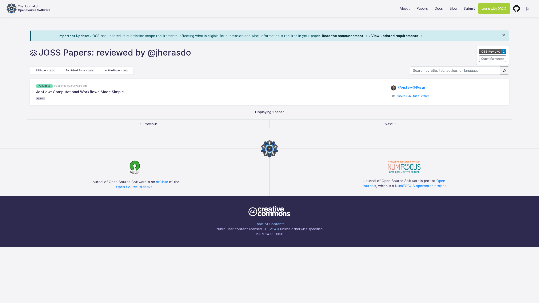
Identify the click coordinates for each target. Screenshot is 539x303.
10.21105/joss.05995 (413, 95)
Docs (439, 8)
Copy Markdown (492, 58)
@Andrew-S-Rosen (411, 87)
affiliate (162, 182)
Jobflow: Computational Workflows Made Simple (80, 92)
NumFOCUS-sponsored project (420, 186)
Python (40, 98)
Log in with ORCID (494, 8)
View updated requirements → (396, 36)
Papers (422, 8)
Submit (469, 8)
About (405, 8)
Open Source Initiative (134, 187)
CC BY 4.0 (271, 229)
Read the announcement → (344, 36)
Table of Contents (269, 224)
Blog (453, 8)
